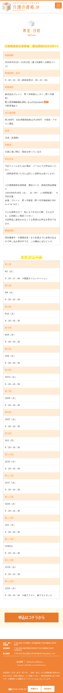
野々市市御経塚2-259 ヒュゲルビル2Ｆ (24, 102)
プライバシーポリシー (34, 662)
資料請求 (48, 689)
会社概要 (19, 662)
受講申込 (34, 689)
